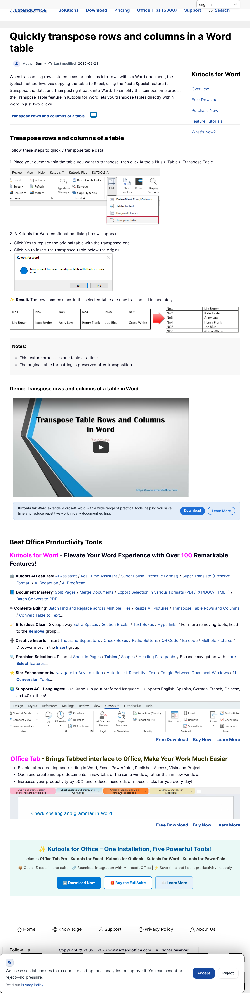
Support (192, 10)
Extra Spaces (85, 624)
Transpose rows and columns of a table (47, 116)
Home (29, 929)
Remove (36, 631)
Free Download (206, 99)
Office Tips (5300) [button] (157, 10)
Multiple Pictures (216, 640)
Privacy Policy (159, 929)
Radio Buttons (145, 640)
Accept (203, 973)
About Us (205, 929)
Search (222, 10)
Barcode (190, 640)
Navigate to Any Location (79, 672)
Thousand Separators (80, 640)
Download (96, 10)
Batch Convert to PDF (36, 598)
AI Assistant (66, 576)
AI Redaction (46, 582)
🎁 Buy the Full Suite (128, 882)
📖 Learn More (174, 882)
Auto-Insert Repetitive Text (132, 672)
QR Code (170, 640)
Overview (200, 88)
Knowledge (70, 929)
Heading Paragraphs (157, 656)
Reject (228, 973)
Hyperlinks (167, 624)
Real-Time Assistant (99, 576)
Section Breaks (115, 624)
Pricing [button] (122, 10)
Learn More (221, 511)
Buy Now (202, 739)
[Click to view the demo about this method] (91, 116)
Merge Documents (97, 592)
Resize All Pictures (151, 608)
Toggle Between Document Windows (195, 672)
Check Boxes (116, 640)
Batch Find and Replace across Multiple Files (89, 608)
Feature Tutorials (207, 121)
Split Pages (65, 592)
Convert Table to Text (39, 615)
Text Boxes (143, 624)
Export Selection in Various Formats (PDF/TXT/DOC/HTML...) (173, 592)
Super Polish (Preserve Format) (149, 576)
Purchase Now (205, 110)
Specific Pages (87, 656)
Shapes (128, 656)
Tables (110, 656)
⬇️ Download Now (79, 882)
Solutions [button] (68, 10)
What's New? (204, 131)
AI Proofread (73, 582)
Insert (62, 647)
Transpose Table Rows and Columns (205, 608)
